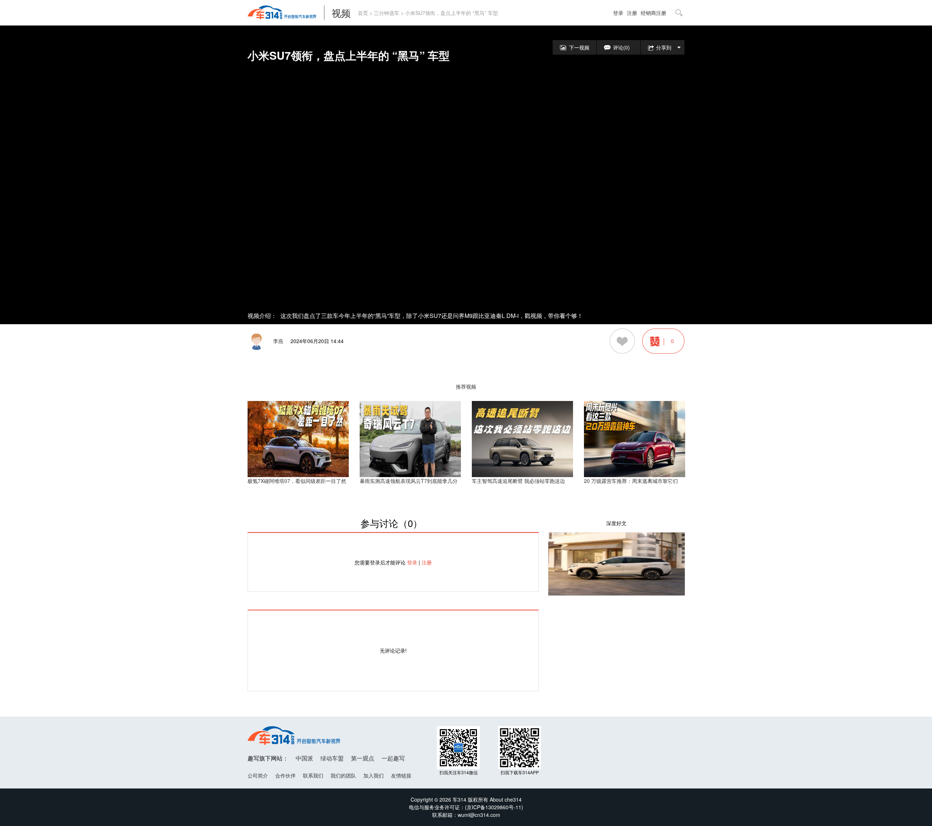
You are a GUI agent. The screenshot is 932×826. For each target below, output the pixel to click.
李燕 (278, 341)
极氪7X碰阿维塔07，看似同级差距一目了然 (297, 480)
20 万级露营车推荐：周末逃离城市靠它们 (631, 480)
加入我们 (373, 775)
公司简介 (258, 775)
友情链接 (401, 775)
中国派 (304, 758)
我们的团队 (343, 775)
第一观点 (362, 758)
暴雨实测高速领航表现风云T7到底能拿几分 (409, 480)
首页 (363, 12)
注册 (632, 12)
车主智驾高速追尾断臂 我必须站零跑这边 (518, 480)
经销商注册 (653, 12)
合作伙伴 (285, 775)
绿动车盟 (332, 758)
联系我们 (313, 775)
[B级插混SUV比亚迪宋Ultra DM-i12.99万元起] (616, 563)
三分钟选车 (386, 12)
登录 (618, 12)
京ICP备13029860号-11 (494, 807)
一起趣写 (393, 758)
